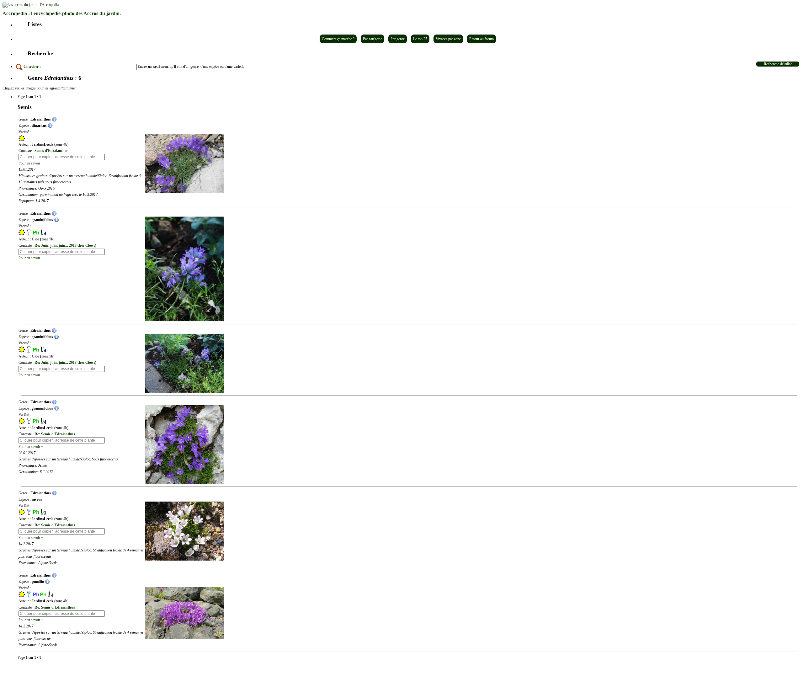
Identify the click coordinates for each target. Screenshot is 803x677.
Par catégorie (372, 39)
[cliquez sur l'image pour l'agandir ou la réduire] (184, 163)
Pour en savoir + (31, 163)
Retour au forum (481, 39)
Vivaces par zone (448, 39)
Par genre (398, 39)
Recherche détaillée (778, 64)
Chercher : (32, 66)
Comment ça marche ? (338, 39)
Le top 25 (420, 39)
